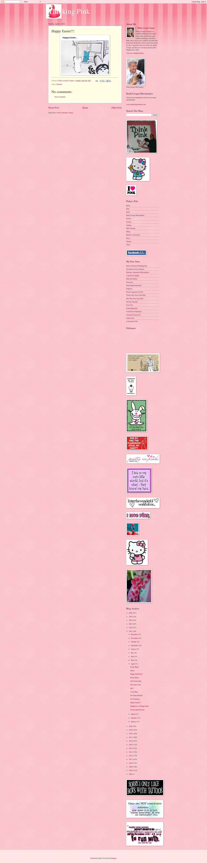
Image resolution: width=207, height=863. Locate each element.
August (133, 649)
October (134, 642)
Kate (127, 209)
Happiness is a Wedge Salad (139, 706)
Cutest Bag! (134, 692)
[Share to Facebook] (107, 81)
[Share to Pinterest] (110, 81)
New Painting (134, 699)
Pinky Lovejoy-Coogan (146, 28)
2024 (131, 620)
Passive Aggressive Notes (134, 292)
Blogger (113, 858)
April (133, 664)
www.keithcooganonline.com (136, 104)
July (132, 653)
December (134, 634)
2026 (131, 613)
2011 (131, 759)
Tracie (128, 244)
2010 (131, 763)
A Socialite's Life (132, 321)
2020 (131, 726)
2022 (131, 627)
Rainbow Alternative (133, 235)
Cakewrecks (130, 318)
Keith (128, 212)
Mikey (128, 231)
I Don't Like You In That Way (136, 295)
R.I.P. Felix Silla (135, 681)
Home (85, 107)
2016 (131, 741)
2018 (131, 733)
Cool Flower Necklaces (134, 311)
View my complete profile (135, 53)
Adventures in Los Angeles (135, 269)
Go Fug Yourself (131, 302)
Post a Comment (60, 97)
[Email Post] (96, 80)
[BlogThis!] (103, 81)
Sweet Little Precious (137, 710)
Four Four (129, 305)
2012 (131, 756)
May (132, 660)
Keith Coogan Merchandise (135, 215)
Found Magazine (131, 308)
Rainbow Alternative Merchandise (137, 272)
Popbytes (129, 288)
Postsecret (129, 282)
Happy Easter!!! (135, 702)
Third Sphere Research (133, 285)
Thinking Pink (69, 11)
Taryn (128, 238)
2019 (131, 730)
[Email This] (101, 81)
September (134, 645)
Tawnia (128, 241)
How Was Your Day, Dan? (135, 298)
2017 (131, 737)
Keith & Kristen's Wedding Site (136, 266)
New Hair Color (135, 685)
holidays (59, 84)
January (133, 721)
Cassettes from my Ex (133, 315)
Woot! (132, 670)
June (132, 656)
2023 (131, 624)
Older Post (116, 107)
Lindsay (129, 222)
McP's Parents (130, 228)
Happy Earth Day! (136, 674)
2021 (131, 631)
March (133, 714)
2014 (131, 748)
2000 (131, 774)
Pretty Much (134, 667)
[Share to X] (105, 81)
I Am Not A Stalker (132, 275)
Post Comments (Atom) (65, 112)
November (134, 638)
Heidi (128, 205)
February (134, 718)
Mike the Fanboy (131, 279)
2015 (131, 744)
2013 (131, 752)
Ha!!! (132, 688)
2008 (131, 770)
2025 (131, 616)
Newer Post (53, 107)
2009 (131, 767)
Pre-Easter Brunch (136, 695)
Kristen (128, 218)
